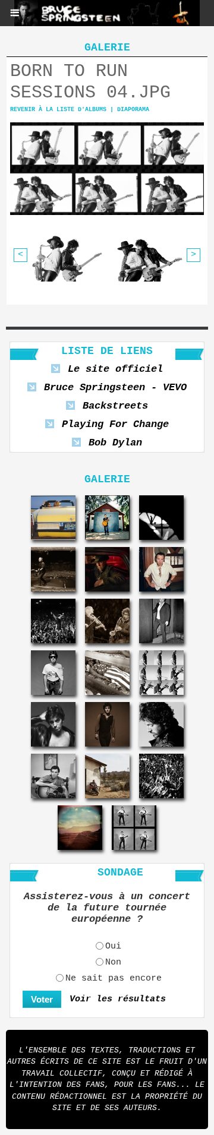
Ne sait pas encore (113, 978)
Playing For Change (115, 424)
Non (113, 962)
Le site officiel (115, 369)
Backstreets (115, 406)
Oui (113, 946)
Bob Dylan (115, 442)
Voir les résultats (118, 999)
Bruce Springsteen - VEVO (115, 387)
